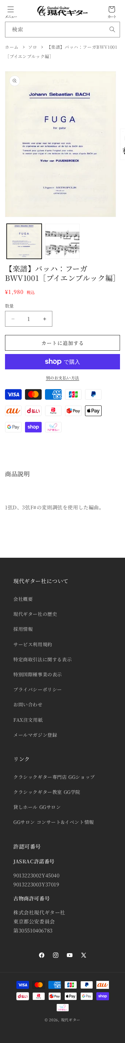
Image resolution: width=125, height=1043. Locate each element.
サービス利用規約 (32, 644)
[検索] (112, 29)
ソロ (32, 47)
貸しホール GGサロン (37, 807)
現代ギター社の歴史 (35, 614)
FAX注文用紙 (28, 719)
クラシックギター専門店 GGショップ (54, 776)
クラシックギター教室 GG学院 (46, 792)
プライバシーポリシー (37, 689)
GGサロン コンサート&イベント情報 (53, 822)
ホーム (12, 47)
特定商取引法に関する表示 (42, 659)
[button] (10, 9)
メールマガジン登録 (35, 734)
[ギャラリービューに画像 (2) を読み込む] (62, 241)
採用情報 (23, 629)
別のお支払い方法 (62, 377)
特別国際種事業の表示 (37, 674)
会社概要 (23, 598)
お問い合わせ (28, 704)
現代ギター (71, 1019)
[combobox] (62, 29)
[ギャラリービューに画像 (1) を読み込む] (24, 241)
